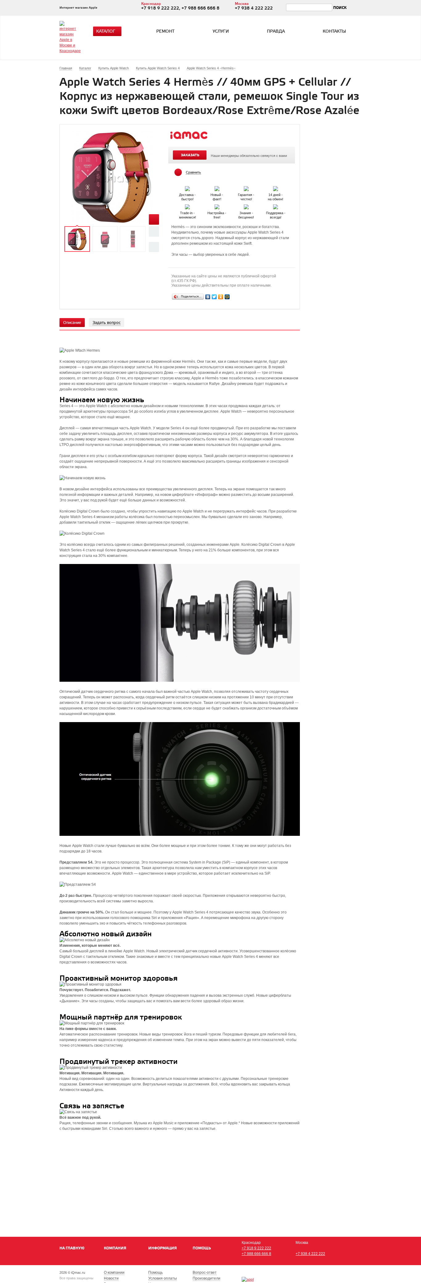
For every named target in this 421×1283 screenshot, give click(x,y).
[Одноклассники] (221, 297)
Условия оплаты (162, 1278)
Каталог (105, 31)
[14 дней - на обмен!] (275, 187)
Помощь (202, 1248)
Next (154, 247)
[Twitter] (214, 297)
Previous (154, 231)
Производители (206, 1278)
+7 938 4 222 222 (310, 1254)
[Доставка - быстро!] (187, 187)
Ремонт (165, 31)
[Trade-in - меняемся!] (187, 205)
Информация (162, 1248)
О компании (114, 1272)
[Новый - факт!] (217, 187)
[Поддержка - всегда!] (275, 205)
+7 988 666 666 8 (256, 1254)
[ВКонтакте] (208, 297)
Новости (111, 1278)
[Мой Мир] (227, 297)
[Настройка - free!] (217, 205)
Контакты (334, 31)
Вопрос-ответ (205, 1272)
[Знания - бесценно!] (246, 205)
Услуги (221, 31)
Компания (115, 1248)
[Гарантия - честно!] (246, 187)
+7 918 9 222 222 (256, 1248)
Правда (276, 31)
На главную (71, 1248)
